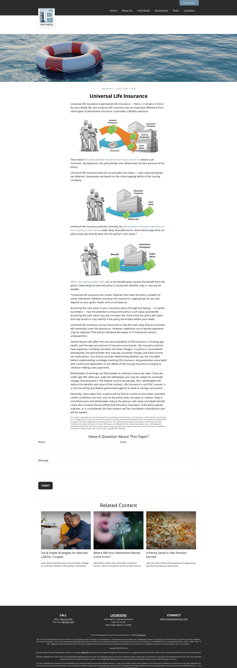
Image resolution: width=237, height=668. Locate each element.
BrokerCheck (141, 635)
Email (123, 442)
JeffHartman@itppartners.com (174, 619)
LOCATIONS (118, 615)
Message (43, 460)
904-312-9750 (66, 619)
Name (41, 442)
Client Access (189, 3)
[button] (113, 10)
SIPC (87, 652)
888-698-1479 (68, 622)
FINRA (83, 652)
